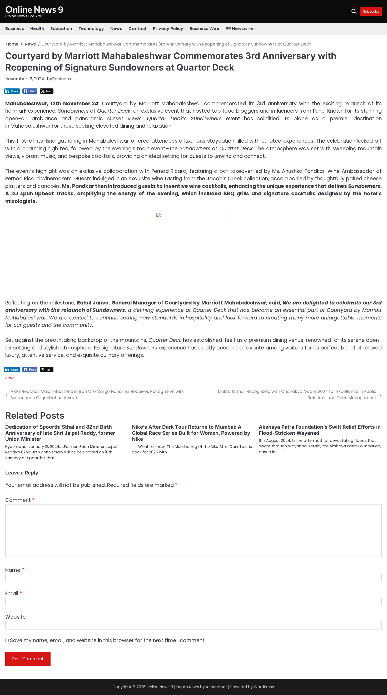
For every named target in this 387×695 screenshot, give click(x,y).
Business (14, 29)
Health (37, 29)
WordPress (264, 686)
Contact (137, 29)
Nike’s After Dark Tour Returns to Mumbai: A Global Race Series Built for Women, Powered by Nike (191, 433)
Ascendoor (216, 686)
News (116, 29)
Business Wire (204, 29)
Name (14, 570)
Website (15, 617)
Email (13, 593)
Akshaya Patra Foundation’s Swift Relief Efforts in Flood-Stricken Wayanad (320, 430)
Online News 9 (34, 9)
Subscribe (371, 11)
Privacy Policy (168, 29)
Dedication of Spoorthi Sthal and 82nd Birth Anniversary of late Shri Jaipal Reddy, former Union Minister (60, 433)
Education (61, 29)
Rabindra (61, 79)
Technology (91, 29)
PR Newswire (239, 29)
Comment (19, 500)
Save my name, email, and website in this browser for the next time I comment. (108, 640)
